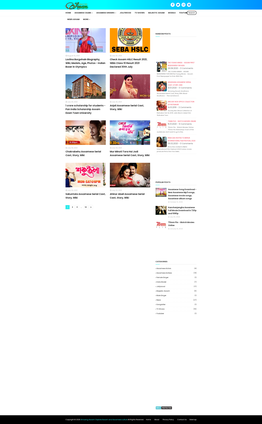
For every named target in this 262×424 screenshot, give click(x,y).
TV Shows (176, 309)
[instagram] (183, 5)
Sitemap (192, 419)
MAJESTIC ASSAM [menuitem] (156, 12)
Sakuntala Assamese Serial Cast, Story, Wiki (85, 195)
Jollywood (176, 286)
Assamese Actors (176, 268)
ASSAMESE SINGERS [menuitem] (105, 12)
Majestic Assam (176, 291)
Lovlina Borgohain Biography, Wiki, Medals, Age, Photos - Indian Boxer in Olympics (85, 63)
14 (86, 207)
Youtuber (176, 313)
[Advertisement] (176, 50)
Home (148, 419)
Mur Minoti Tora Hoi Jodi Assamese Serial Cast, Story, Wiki (130, 153)
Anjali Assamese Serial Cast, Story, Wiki (127, 107)
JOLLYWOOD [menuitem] (125, 12)
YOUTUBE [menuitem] (183, 12)
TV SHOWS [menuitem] (140, 12)
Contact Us (182, 419)
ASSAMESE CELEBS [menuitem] (83, 12)
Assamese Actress (176, 273)
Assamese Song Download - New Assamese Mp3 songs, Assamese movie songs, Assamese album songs (182, 194)
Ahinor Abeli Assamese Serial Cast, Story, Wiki (127, 195)
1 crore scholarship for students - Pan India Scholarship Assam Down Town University (85, 109)
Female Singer (176, 277)
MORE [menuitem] (85, 19)
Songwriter (176, 304)
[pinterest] (189, 5)
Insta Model (176, 282)
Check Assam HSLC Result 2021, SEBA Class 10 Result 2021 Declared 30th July (128, 63)
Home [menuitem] (68, 12)
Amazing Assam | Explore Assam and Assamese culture (104, 419)
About (156, 419)
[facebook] (173, 5)
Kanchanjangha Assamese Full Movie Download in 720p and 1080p (182, 210)
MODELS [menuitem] (172, 12)
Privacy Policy (168, 419)
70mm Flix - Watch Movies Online (182, 121)
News (176, 300)
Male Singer (176, 295)
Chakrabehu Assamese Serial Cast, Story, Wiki (83, 153)
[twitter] (178, 5)
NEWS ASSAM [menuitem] (73, 19)
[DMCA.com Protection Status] (164, 408)
